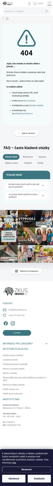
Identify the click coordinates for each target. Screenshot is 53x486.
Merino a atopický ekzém (13, 369)
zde (14, 462)
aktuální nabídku (36, 105)
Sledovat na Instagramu (29, 271)
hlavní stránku (29, 101)
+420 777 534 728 (16, 315)
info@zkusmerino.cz (24, 113)
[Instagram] (12, 322)
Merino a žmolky (10, 373)
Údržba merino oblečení (13, 355)
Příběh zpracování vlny (13, 393)
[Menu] (49, 3)
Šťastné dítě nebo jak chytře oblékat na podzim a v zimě (24, 379)
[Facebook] (5, 322)
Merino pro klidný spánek (14, 385)
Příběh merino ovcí (11, 389)
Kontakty (17, 333)
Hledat (46, 11)
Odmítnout (13, 478)
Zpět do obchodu (28, 133)
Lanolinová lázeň (10, 360)
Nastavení (26, 469)
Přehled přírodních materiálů (15, 364)
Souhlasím (39, 478)
